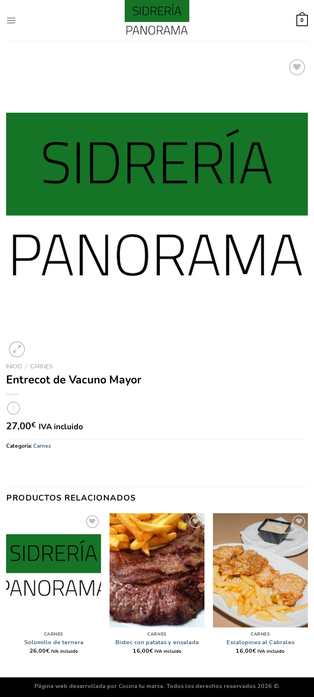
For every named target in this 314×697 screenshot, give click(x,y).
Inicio (14, 366)
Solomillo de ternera (53, 642)
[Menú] (11, 20)
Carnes (41, 366)
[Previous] (6, 594)
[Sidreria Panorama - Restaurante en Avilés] (157, 20)
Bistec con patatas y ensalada (157, 642)
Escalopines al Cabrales (260, 642)
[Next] (307, 594)
